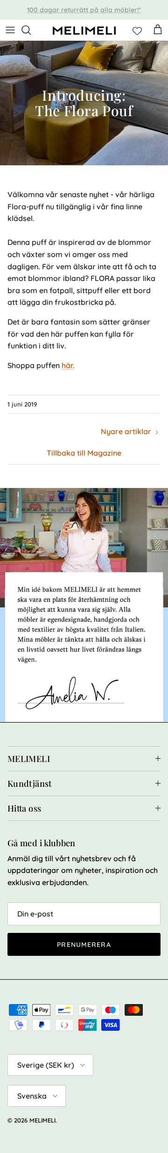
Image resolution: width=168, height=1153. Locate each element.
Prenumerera (84, 944)
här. (68, 365)
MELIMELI (42, 1120)
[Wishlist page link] (137, 30)
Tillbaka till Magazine (84, 453)
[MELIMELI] (84, 30)
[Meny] (10, 30)
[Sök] (31, 30)
